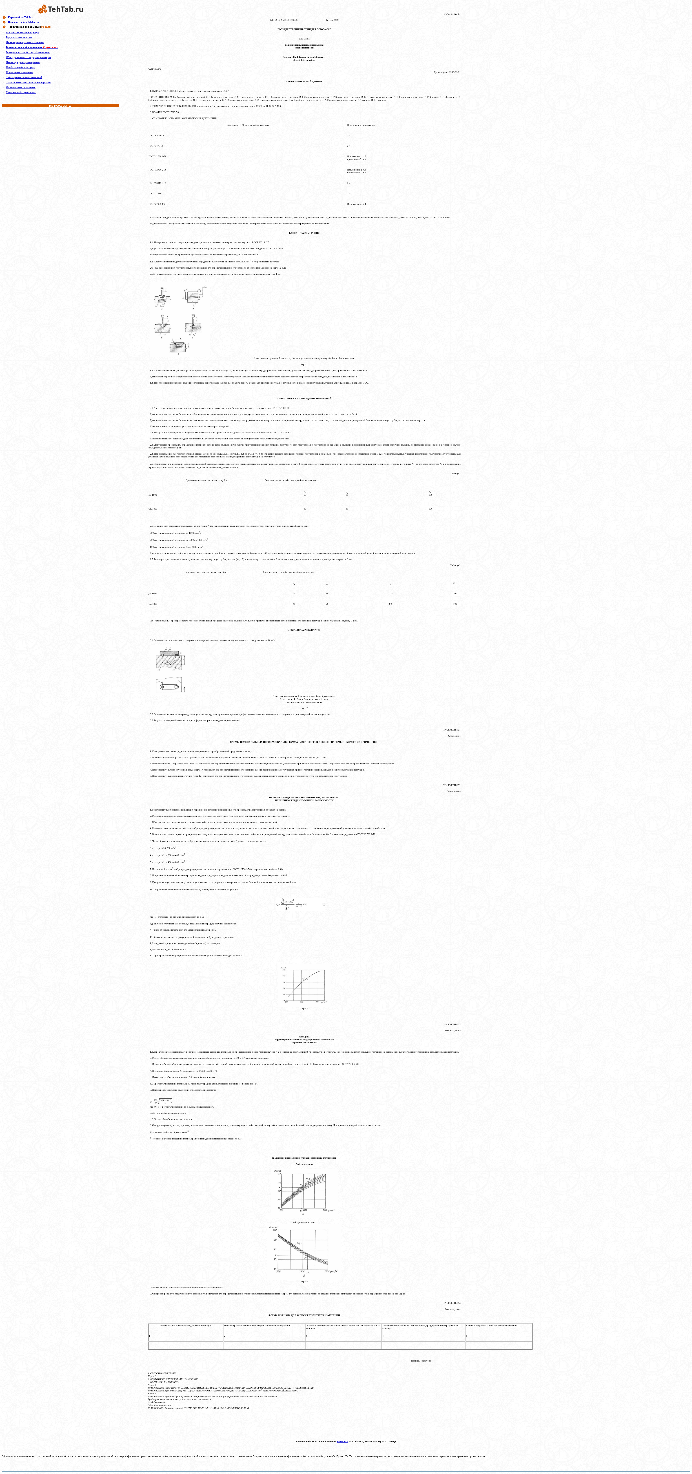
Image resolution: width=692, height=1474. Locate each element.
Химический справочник (21, 92)
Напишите (342, 1441)
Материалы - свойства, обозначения (28, 52)
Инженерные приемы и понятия (25, 42)
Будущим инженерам (19, 37)
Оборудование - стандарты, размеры (28, 57)
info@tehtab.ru (46, 1453)
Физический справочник (21, 87)
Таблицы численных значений (24, 77)
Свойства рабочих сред (20, 67)
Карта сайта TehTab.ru (22, 17)
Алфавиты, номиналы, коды (22, 32)
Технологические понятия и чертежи (28, 82)
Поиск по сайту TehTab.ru (23, 22)
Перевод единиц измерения (23, 62)
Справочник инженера (19, 72)
